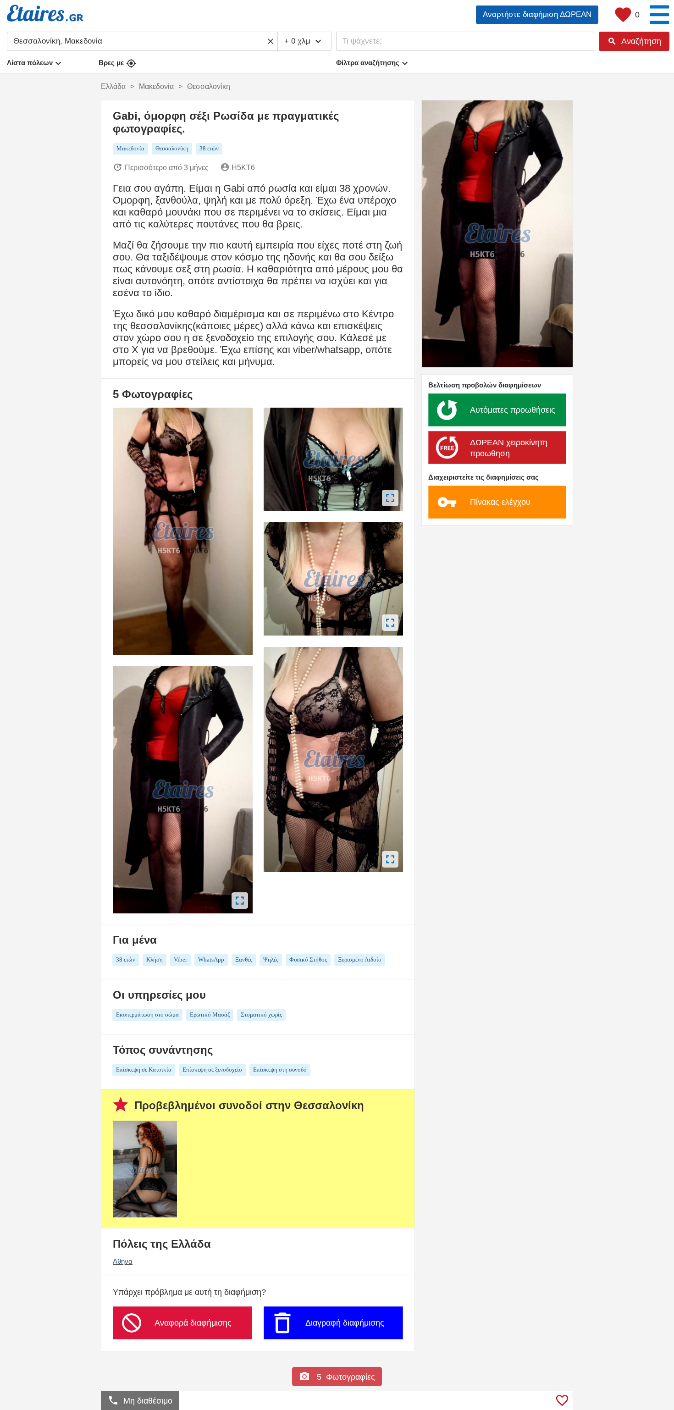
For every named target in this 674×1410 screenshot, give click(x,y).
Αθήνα (123, 1261)
